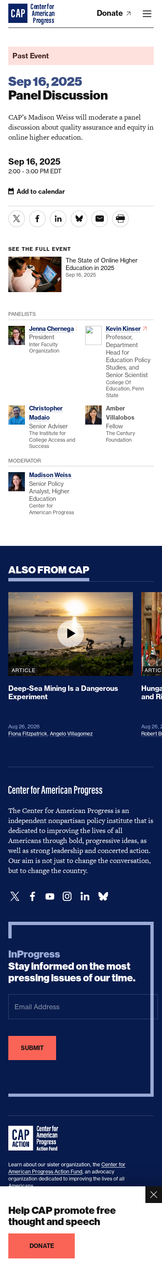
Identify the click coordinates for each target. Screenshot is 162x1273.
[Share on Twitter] (16, 218)
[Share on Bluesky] (79, 218)
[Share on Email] (99, 218)
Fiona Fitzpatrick (27, 733)
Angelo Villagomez (71, 733)
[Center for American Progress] (18, 14)
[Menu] (147, 13)
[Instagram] (67, 896)
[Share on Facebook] (37, 218)
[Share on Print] (120, 218)
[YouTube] (49, 896)
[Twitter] (15, 896)
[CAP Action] (35, 1138)
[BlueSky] (103, 896)
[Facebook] (32, 896)
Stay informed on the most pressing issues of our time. (71, 966)
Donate (111, 13)
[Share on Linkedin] (58, 218)
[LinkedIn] (84, 896)
